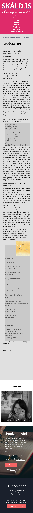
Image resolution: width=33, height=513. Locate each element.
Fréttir (16, 20)
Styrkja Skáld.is (16, 506)
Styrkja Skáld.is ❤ (16, 31)
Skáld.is (12, 470)
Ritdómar (16, 27)
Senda (11, 465)
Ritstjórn (16, 29)
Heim (16, 15)
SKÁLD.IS (16, 5)
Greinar (16, 22)
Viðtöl (16, 25)
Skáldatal (16, 18)
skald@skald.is (20, 460)
